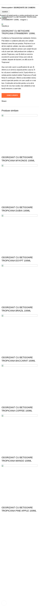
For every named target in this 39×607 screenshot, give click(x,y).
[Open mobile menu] (36, 2)
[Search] (2, 2)
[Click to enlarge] (4, 603)
